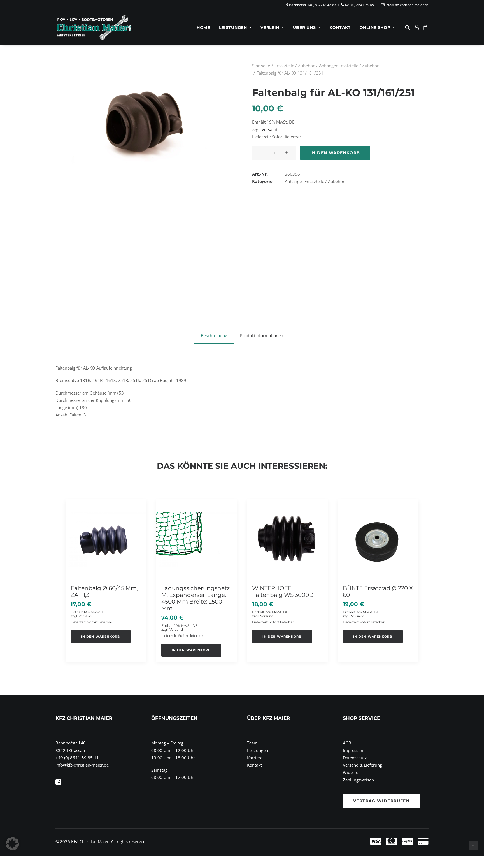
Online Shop (375, 27)
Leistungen (233, 27)
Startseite (261, 65)
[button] (408, 27)
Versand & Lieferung (362, 765)
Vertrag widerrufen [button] (381, 800)
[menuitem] (203, 27)
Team (252, 743)
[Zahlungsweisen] (333, 841)
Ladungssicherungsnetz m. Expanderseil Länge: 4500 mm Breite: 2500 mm (195, 598)
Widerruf (351, 772)
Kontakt (340, 27)
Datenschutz (355, 757)
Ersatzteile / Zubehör (294, 65)
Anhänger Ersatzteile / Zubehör (349, 65)
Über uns (304, 27)
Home (203, 27)
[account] (416, 27)
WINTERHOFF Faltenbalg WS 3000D (283, 591)
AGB (347, 743)
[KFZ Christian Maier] (93, 27)
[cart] (425, 27)
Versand (269, 129)
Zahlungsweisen (358, 780)
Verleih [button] (269, 27)
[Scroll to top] (473, 845)
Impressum (354, 750)
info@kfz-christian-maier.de (407, 5)
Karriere (254, 757)
